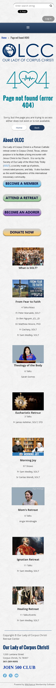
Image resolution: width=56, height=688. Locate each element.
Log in (48, 18)
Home (4, 37)
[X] (11, 675)
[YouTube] (16, 675)
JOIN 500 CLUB (19, 667)
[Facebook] (5, 675)
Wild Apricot (30, 684)
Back (36, 127)
